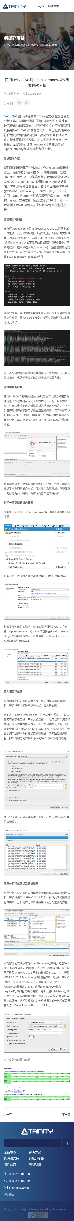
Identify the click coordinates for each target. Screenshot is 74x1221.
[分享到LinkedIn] (26, 102)
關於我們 (10, 1164)
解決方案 (35, 1152)
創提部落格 (36, 1158)
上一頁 (8, 1114)
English (41, 6)
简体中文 (53, 6)
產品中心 (10, 1152)
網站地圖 (35, 1164)
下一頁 (66, 1114)
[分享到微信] (19, 102)
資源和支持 (11, 1158)
